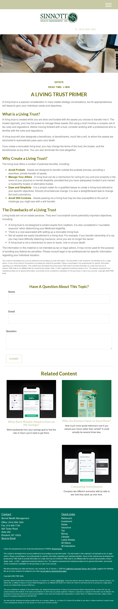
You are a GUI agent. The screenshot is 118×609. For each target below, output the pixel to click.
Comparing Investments (86, 486)
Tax (63, 530)
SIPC (62, 580)
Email (11, 311)
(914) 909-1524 (87, 29)
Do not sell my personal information (53, 571)
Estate (64, 524)
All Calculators (68, 545)
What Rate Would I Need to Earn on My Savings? (31, 423)
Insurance (66, 527)
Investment (66, 521)
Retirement (66, 518)
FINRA (58, 580)
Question (11, 331)
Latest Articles (68, 539)
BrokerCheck (57, 548)
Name (11, 291)
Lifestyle (65, 536)
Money (64, 533)
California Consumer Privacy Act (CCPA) (81, 568)
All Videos (66, 542)
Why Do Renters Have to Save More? (86, 421)
